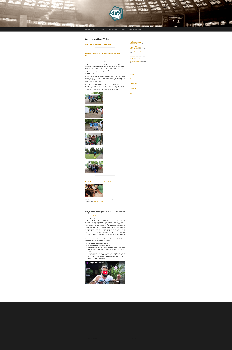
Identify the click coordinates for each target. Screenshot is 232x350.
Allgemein (132, 74)
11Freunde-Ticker (98, 201)
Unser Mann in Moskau (135, 90)
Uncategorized (133, 88)
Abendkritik (93, 215)
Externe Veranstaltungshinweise (136, 80)
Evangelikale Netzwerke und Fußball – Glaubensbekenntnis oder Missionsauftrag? (138, 42)
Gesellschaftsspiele (92, 338)
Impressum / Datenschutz (135, 29)
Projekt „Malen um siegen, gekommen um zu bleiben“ (98, 44)
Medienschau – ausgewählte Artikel (137, 85)
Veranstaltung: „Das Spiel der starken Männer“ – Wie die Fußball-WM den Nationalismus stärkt (137, 47)
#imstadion (132, 72)
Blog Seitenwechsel (112, 29)
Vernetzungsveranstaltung (135, 51)
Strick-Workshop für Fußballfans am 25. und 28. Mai (98, 181)
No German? (122, 29)
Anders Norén (140, 338)
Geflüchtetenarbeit (134, 83)
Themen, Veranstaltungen (98, 29)
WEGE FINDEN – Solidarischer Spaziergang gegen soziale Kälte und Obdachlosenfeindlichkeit (137, 60)
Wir (131, 93)
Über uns (87, 29)
